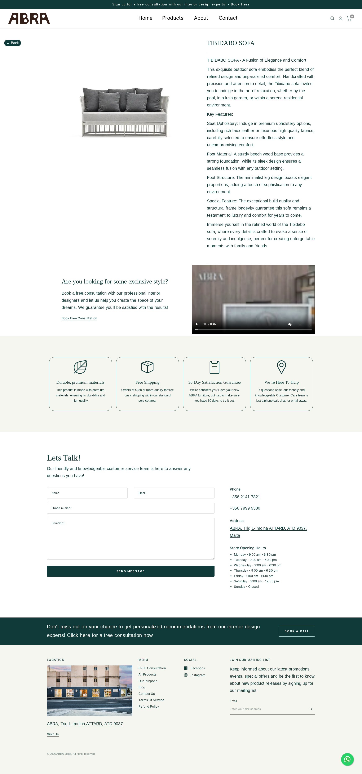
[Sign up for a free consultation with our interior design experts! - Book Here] (181, 4)
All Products (147, 674)
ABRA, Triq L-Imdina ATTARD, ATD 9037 (85, 723)
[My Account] (340, 18)
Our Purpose (147, 681)
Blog (141, 687)
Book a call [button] (297, 631)
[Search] (332, 18)
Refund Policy (148, 706)
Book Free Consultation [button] (79, 318)
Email (233, 701)
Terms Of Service (151, 700)
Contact (228, 18)
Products (173, 18)
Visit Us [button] (53, 734)
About (201, 18)
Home (145, 18)
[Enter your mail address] (311, 709)
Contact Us (146, 694)
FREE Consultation (152, 668)
